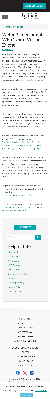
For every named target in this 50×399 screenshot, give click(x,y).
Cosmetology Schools (18, 274)
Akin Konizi (29, 145)
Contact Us (13, 256)
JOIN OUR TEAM (25, 327)
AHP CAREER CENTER (25, 341)
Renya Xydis (36, 148)
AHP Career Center (17, 269)
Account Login (34, 6)
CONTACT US (25, 323)
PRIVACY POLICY (25, 361)
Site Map (12, 278)
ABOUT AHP (25, 319)
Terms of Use (14, 291)
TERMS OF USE (25, 365)
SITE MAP (25, 352)
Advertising (13, 261)
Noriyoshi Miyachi (16, 148)
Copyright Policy (16, 282)
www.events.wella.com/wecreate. (23, 195)
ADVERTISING (25, 332)
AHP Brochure (15, 265)
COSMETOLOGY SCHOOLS (25, 348)
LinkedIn (9, 210)
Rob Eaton (32, 142)
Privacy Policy (15, 287)
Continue (26, 395)
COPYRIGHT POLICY (25, 356)
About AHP (13, 252)
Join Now (25, 227)
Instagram (22, 210)
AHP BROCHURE (25, 336)
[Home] (30, 16)
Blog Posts (18, 27)
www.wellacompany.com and (20, 207)
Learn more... (41, 390)
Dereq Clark (17, 145)
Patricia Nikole (19, 142)
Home (7, 27)
